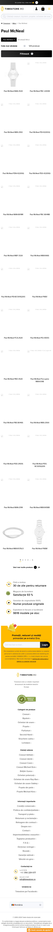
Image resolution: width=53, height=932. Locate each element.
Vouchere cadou (26, 738)
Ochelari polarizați (26, 775)
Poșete (26, 726)
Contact (26, 830)
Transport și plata (26, 814)
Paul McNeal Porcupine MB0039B (39, 380)
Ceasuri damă (26, 758)
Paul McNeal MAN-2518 (13, 507)
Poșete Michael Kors (26, 791)
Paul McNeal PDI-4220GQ (39, 132)
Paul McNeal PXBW (39, 548)
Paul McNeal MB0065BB (40, 507)
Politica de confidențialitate (25, 810)
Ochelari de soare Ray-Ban (26, 779)
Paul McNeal (8, 39)
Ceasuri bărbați (26, 754)
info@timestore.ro (28, 879)
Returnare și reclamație (26, 818)
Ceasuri (26, 714)
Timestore (6, 23)
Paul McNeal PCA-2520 (13, 338)
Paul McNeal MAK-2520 (13, 91)
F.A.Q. (26, 842)
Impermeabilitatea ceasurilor (26, 834)
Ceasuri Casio (26, 763)
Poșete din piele (26, 787)
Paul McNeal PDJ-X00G (39, 338)
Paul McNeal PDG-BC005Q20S (40, 465)
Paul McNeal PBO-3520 (13, 379)
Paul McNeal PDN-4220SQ (13, 173)
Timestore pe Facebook (26, 891)
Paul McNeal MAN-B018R (13, 214)
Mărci (14, 23)
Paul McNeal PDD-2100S (13, 463)
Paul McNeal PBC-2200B (40, 91)
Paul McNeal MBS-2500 (39, 422)
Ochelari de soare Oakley (25, 783)
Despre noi (26, 826)
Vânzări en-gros (26, 859)
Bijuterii (26, 718)
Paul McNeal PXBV (39, 296)
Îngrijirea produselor (26, 838)
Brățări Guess (26, 771)
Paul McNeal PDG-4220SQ (39, 173)
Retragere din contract (26, 822)
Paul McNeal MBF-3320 (13, 255)
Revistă (26, 851)
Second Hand (26, 734)
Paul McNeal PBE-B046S (13, 422)
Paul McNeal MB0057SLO (13, 548)
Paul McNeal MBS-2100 (13, 132)
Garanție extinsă (26, 855)
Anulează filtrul (23, 39)
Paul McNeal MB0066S (39, 255)
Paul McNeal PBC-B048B (40, 214)
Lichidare (26, 742)
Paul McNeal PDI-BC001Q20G (13, 296)
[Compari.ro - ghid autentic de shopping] (26, 703)
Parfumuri (25, 730)
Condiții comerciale (26, 806)
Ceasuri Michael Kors (26, 767)
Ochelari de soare (26, 722)
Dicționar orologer (26, 846)
